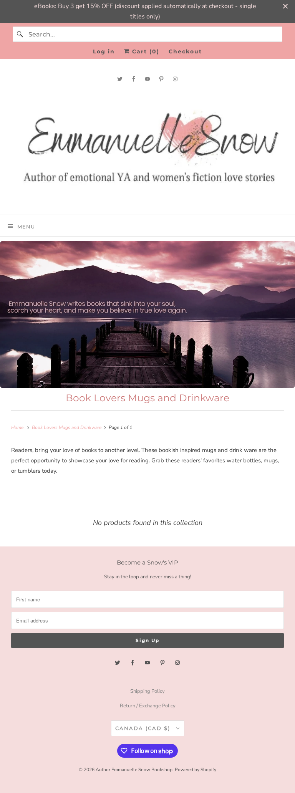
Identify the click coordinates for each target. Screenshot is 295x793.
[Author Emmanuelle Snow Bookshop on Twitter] (120, 79)
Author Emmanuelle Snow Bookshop (134, 770)
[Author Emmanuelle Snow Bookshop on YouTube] (147, 79)
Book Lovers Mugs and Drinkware (147, 398)
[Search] (20, 34)
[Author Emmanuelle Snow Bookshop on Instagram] (175, 79)
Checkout (185, 51)
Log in (104, 51)
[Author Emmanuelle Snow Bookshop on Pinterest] (161, 79)
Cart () (144, 51)
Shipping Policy (147, 691)
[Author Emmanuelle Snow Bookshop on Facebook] (134, 79)
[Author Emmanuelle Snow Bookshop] (147, 148)
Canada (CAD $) (143, 728)
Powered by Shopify (195, 770)
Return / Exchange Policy (148, 705)
